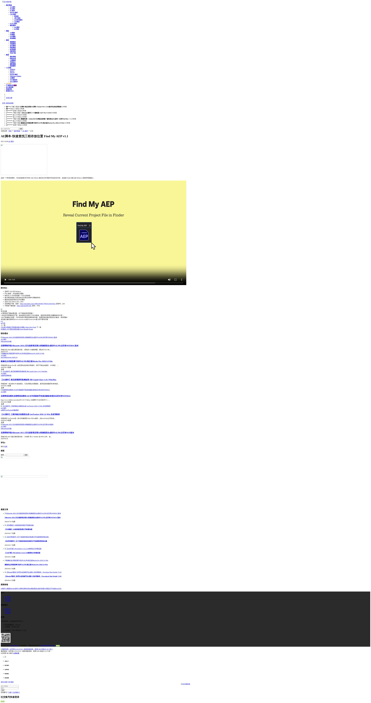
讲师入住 (8, 611)
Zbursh (12, 72)
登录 (5, 446)
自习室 (9, 87)
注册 (10, 692)
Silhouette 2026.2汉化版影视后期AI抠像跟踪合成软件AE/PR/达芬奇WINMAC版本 (40, 346)
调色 (24, 588)
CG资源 (8, 67)
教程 (7, 55)
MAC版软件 (14, 81)
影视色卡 (10, 91)
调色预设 (13, 25)
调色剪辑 (13, 56)
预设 (35, 588)
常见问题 (8, 599)
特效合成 (13, 58)
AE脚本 (20, 588)
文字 (51, 588)
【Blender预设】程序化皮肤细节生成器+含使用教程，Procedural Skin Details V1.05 (33, 576)
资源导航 (9, 89)
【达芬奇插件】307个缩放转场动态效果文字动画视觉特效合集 (26, 541)
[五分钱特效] (6, 2)
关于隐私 (8, 601)
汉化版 (9, 341)
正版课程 (8, 613)
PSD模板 (13, 36)
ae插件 (3, 375)
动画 (54, 588)
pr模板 (31, 588)
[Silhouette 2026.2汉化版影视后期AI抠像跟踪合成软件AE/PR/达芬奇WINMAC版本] (29, 337)
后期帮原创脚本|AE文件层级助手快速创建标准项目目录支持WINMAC (36, 396)
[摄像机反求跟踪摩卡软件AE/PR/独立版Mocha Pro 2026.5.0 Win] (22, 353)
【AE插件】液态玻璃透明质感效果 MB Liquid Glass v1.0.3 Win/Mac (28, 380)
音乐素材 (13, 45)
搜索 (21, 128)
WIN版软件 (13, 80)
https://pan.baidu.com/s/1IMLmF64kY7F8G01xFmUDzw (38, 304)
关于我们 (8, 597)
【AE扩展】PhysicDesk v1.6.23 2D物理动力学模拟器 (22, 553)
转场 (27, 588)
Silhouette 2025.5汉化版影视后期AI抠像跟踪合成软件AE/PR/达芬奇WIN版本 (37, 433)
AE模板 (12, 32)
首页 (3, 103)
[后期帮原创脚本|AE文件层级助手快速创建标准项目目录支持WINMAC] (25, 390)
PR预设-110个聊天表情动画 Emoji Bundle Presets (17, 329)
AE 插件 (12, 7)
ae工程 (3, 323)
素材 (7, 40)
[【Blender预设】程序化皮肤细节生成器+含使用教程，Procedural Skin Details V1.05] (33, 572)
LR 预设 (16, 29)
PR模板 (12, 34)
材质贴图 (13, 49)
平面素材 (13, 44)
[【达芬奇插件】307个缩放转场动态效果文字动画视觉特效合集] (27, 537)
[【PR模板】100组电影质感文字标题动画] (19, 525)
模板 (7, 31)
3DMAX (12, 69)
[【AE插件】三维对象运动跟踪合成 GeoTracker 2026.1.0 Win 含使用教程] (26, 406)
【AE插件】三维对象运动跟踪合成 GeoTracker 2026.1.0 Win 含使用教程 (30, 414)
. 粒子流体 (17, 18)
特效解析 (13, 66)
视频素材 (13, 42)
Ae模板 (7, 588)
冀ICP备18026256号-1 (48, 645)
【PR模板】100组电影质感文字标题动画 (18, 529)
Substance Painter (15, 76)
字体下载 (13, 53)
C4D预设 (17, 21)
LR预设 (46, 588)
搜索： (3, 455)
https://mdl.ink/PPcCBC (24, 306)
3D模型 (12, 78)
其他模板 (13, 38)
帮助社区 (12, 85)
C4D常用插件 (18, 20)
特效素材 (13, 47)
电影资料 (13, 51)
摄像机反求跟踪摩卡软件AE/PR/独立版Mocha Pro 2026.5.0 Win (27, 361)
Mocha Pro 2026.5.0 (11, 357)
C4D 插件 (13, 14)
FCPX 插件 (13, 23)
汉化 (59, 588)
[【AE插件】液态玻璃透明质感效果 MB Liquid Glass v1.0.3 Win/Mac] (24, 371)
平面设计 (13, 62)
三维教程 (13, 60)
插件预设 (9, 5)
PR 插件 (12, 9)
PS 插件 (12, 10)
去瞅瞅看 (16, 653)
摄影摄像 (13, 64)
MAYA (12, 71)
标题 (42, 588)
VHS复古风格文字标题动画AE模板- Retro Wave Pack (18, 327)
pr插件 (39, 588)
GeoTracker (8, 410)
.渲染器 (16, 16)
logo (57, 588)
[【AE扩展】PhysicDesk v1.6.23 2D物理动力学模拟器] (23, 549)
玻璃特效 (8, 375)
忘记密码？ (16, 692)
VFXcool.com (14, 645)
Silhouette (4, 341)
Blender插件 (14, 12)
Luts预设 (17, 27)
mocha (3, 357)
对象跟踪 (15, 410)
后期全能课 (9, 103)
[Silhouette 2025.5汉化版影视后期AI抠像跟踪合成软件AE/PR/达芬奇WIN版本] (27, 424)
